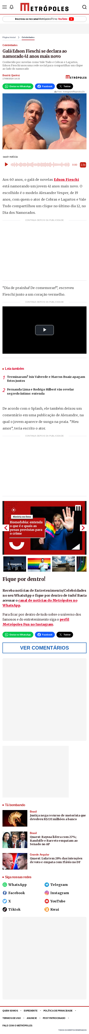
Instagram (59, 893)
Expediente (30, 1010)
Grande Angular (39, 854)
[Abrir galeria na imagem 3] (63, 564)
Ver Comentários (44, 648)
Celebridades (28, 37)
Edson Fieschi (66, 179)
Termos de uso (11, 1018)
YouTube (57, 901)
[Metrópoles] (44, 7)
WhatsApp (17, 885)
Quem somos (10, 1010)
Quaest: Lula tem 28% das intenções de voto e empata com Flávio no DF (56, 860)
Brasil (33, 811)
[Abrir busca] (84, 7)
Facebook (16, 893)
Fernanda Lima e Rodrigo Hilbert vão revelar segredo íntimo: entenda (40, 391)
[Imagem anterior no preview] (5, 528)
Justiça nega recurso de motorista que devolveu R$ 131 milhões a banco (58, 817)
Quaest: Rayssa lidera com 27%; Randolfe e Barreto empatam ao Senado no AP (54, 840)
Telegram (59, 885)
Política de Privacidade (58, 1010)
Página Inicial (9, 37)
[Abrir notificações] (11, 7)
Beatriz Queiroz (11, 75)
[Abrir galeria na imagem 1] (44, 528)
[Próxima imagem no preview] (83, 528)
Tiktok (14, 909)
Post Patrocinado (54, 1018)
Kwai (54, 909)
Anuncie (32, 1018)
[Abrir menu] (4, 7)
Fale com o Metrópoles (17, 1025)
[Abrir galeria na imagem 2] (39, 564)
